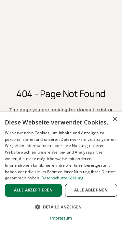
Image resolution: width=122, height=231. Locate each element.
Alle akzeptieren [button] (33, 190)
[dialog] (61, 171)
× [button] (114, 119)
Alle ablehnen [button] (91, 190)
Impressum (61, 218)
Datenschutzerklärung (62, 178)
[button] (61, 207)
